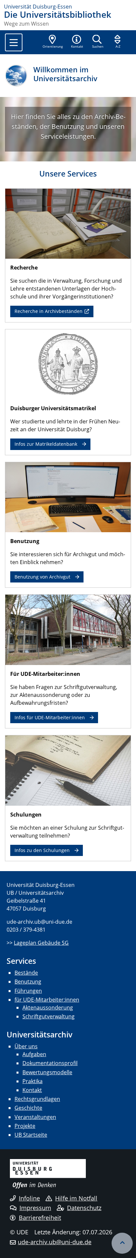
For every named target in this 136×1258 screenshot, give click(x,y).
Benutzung (28, 981)
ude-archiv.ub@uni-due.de (54, 1242)
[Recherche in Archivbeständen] (68, 223)
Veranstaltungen (35, 1117)
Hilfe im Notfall (76, 1198)
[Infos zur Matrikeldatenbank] (68, 364)
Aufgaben (34, 1054)
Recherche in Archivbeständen (49, 311)
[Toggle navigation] (13, 42)
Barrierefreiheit (40, 1218)
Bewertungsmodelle (47, 1072)
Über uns (26, 1046)
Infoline (29, 1198)
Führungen (28, 990)
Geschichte (28, 1107)
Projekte (25, 1125)
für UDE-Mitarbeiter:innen (47, 999)
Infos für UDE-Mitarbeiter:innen (50, 717)
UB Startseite (31, 1134)
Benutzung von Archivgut (42, 577)
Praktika (32, 1081)
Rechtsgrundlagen (37, 1099)
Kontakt (32, 1090)
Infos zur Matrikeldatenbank (46, 444)
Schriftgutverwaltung (48, 1016)
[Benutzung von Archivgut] (68, 496)
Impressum (35, 1208)
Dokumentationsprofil (50, 1063)
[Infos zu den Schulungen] (68, 769)
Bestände (26, 972)
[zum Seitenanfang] (122, 1243)
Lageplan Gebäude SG (41, 942)
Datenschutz (84, 1208)
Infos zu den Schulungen (42, 850)
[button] (77, 42)
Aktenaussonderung (47, 1007)
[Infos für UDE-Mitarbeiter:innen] (68, 629)
